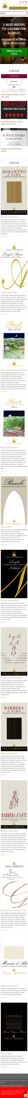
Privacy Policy (4, 1080)
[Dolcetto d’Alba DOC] (14, 190)
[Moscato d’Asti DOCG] (14, 959)
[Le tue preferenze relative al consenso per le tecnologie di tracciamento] (25, 1095)
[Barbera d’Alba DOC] (14, 727)
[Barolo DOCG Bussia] (14, 421)
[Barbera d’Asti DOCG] (14, 804)
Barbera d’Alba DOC (9, 753)
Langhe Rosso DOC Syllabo (12, 678)
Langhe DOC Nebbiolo (10, 601)
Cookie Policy (12, 1080)
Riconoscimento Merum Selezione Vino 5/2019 (13, 95)
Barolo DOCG (6, 527)
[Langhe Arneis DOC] (14, 266)
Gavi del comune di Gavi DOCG (13, 910)
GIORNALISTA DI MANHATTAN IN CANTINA (11, 149)
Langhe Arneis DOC (9, 293)
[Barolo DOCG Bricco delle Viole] (14, 343)
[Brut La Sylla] (14, 1027)
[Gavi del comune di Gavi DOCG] (14, 884)
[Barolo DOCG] (14, 500)
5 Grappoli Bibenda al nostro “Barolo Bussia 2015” (11, 122)
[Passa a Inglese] (23, 2)
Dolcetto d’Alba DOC (9, 217)
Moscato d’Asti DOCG (9, 986)
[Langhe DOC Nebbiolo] (14, 574)
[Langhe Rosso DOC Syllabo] (14, 651)
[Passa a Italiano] (20, 2)
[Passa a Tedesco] (26, 2)
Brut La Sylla (6, 1053)
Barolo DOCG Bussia (9, 448)
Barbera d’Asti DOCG (9, 831)
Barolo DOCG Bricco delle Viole (13, 370)
